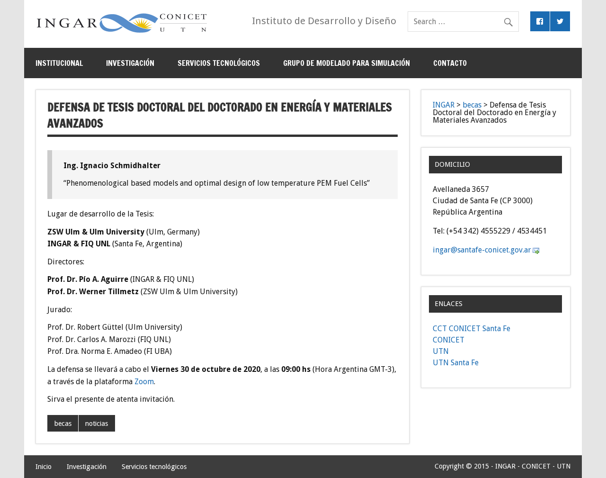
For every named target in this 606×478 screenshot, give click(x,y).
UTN (441, 351)
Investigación (130, 63)
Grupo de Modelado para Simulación (346, 63)
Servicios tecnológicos (219, 63)
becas (62, 423)
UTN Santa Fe (456, 362)
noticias (96, 423)
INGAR (443, 104)
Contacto (450, 63)
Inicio (44, 466)
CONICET (448, 339)
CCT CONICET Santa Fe (471, 328)
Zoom (144, 381)
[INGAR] (122, 32)
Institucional (59, 63)
